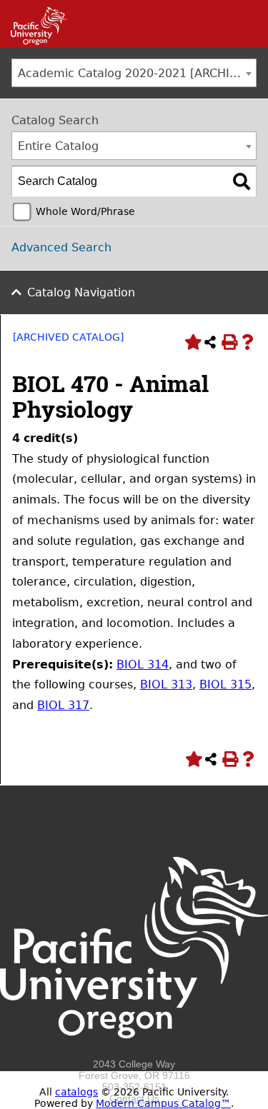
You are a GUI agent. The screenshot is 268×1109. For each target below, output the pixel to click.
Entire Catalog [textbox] (58, 146)
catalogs (76, 1092)
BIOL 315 (225, 684)
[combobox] (134, 73)
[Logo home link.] (134, 1052)
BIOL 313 (166, 684)
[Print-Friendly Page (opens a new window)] (229, 342)
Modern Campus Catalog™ (163, 1103)
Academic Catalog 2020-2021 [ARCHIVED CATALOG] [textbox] (137, 73)
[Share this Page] (210, 342)
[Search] (242, 181)
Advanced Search (61, 247)
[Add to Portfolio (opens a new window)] (191, 342)
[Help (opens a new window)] (247, 342)
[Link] (33, 41)
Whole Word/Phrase (85, 211)
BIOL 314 (142, 664)
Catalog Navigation (81, 292)
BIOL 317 (63, 705)
